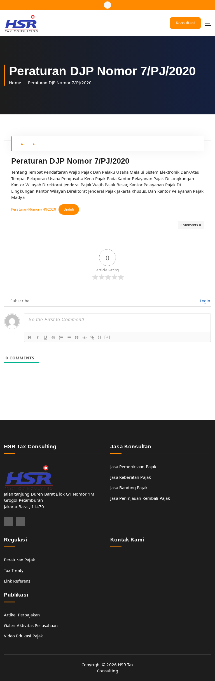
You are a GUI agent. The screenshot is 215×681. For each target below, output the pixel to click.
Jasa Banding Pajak (129, 487)
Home (15, 82)
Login (205, 300)
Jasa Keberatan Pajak (130, 477)
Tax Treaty (14, 570)
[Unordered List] (69, 337)
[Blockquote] (77, 337)
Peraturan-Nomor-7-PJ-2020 (33, 209)
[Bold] (30, 337)
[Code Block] (84, 337)
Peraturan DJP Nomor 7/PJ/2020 (60, 82)
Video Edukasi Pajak (23, 635)
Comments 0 (191, 225)
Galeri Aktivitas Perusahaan (31, 625)
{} (100, 337)
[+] (107, 337)
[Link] (92, 337)
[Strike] (53, 337)
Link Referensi (18, 581)
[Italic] (37, 337)
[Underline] (45, 337)
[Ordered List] (61, 337)
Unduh (69, 209)
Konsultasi (185, 22)
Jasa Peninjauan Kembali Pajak (140, 498)
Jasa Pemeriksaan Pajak (133, 466)
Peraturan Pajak (19, 559)
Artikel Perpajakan (22, 615)
